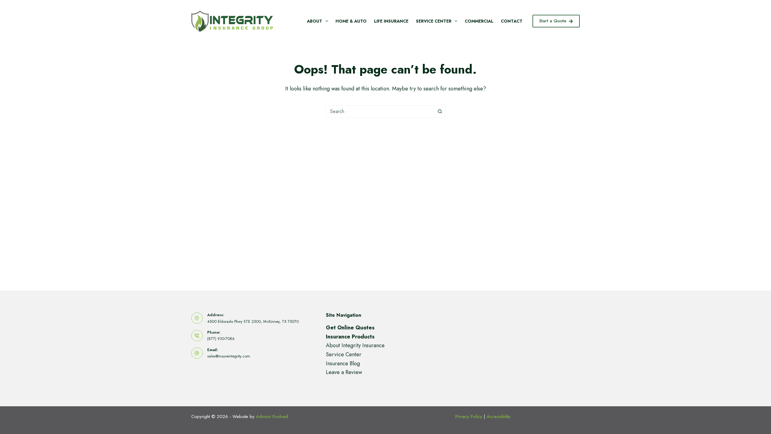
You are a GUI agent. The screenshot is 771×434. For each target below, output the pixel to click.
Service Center (433, 21)
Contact (512, 21)
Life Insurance (391, 21)
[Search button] (439, 111)
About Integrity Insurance (355, 345)
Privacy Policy (468, 416)
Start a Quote (553, 20)
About (314, 21)
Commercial (479, 21)
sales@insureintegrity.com (228, 356)
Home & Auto (351, 21)
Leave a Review (344, 372)
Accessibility (498, 416)
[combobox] (380, 111)
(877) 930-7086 (221, 338)
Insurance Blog (343, 363)
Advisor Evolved (272, 416)
